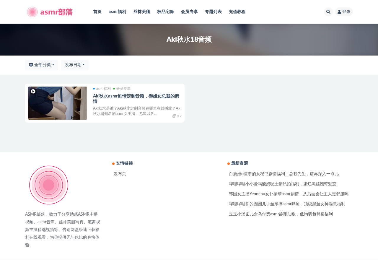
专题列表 (213, 12)
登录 (346, 12)
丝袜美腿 (141, 12)
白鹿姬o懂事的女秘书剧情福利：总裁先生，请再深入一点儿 (284, 174)
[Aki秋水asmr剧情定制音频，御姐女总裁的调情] (57, 103)
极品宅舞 (165, 12)
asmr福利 (117, 12)
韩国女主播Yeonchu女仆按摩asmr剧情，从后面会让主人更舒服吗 (288, 194)
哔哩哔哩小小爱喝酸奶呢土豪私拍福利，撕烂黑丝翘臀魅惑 (282, 184)
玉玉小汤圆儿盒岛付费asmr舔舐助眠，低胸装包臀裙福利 (281, 214)
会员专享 (189, 12)
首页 (97, 12)
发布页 (120, 174)
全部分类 (42, 65)
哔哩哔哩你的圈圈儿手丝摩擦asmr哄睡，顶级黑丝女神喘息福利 (287, 204)
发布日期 (73, 65)
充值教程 (237, 12)
